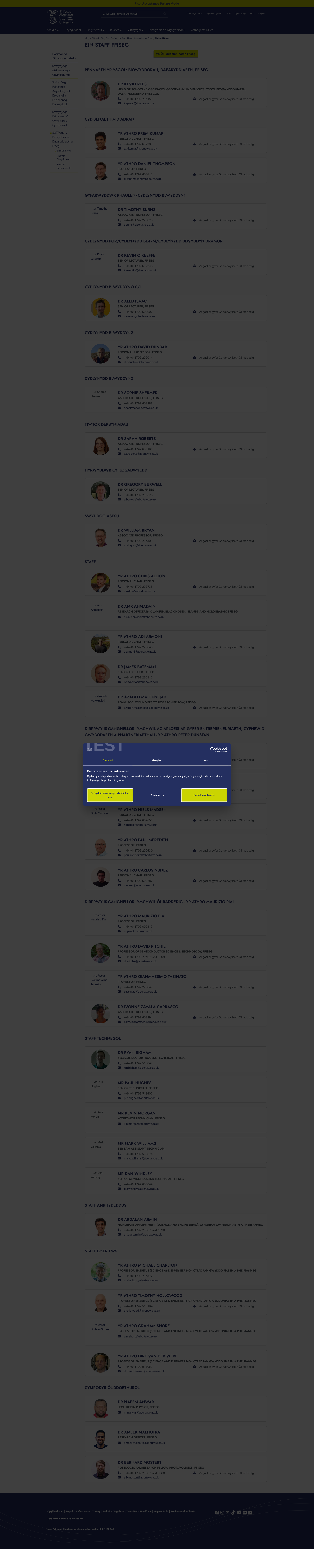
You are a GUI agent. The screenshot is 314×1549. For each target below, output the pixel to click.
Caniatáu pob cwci (204, 795)
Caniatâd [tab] (108, 760)
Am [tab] (206, 760)
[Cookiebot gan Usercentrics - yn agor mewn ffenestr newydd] (212, 749)
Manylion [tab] (157, 760)
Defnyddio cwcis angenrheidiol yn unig (110, 795)
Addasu (155, 795)
